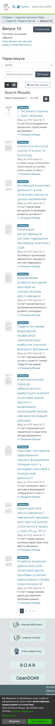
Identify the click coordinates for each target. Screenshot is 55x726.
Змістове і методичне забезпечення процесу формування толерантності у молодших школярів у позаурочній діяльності (33, 464)
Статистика (42, 29)
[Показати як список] (8, 85)
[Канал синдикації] (46, 99)
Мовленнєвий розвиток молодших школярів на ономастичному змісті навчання (32, 287)
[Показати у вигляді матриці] (14, 85)
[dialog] (27, 710)
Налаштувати (9, 715)
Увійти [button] (25, 6)
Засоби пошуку (38, 85)
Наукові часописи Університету (31, 17)
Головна (7, 17)
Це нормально (39, 721)
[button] (28, 135)
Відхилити (14, 721)
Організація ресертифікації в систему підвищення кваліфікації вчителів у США (33, 238)
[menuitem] (18, 7)
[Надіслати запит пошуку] (14, 7)
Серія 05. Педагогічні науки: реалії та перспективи (21, 21)
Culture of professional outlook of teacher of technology (32, 150)
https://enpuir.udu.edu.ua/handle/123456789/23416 (17, 43)
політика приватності (22, 711)
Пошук (44, 74)
